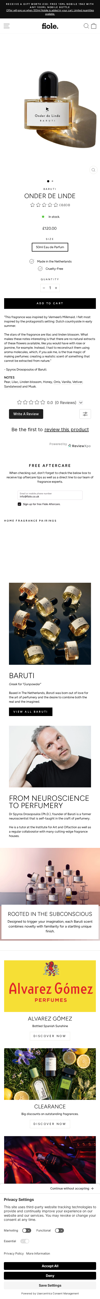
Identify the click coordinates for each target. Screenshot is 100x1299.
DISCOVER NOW (49, 1036)
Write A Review (26, 414)
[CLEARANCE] (50, 1074)
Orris (57, 382)
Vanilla (66, 382)
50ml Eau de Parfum (50, 247)
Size (50, 239)
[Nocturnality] (50, 1162)
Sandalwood (13, 386)
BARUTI (50, 189)
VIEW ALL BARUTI (30, 711)
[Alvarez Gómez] (50, 986)
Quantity (50, 279)
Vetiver (77, 382)
